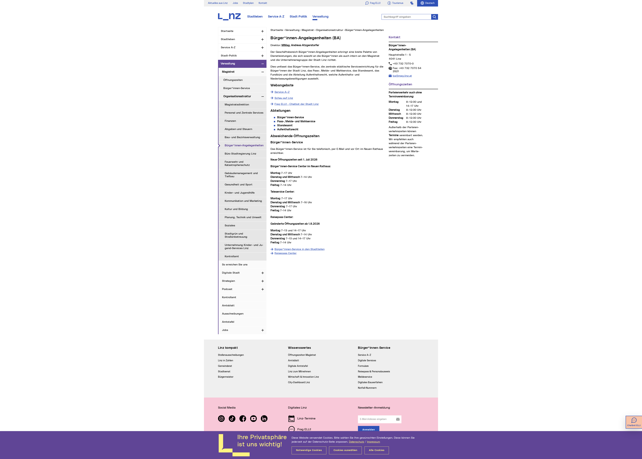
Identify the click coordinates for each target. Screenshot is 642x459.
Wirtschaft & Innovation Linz (303, 377)
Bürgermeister (225, 377)
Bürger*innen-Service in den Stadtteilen (300, 249)
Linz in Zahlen (225, 360)
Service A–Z (364, 355)
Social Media (227, 407)
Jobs (235, 3)
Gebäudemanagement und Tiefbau (241, 175)
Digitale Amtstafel (298, 366)
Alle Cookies (376, 450)
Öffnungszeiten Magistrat (302, 355)
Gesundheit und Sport (238, 184)
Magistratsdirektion (237, 104)
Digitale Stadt (231, 272)
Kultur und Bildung (236, 209)
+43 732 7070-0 (403, 63)
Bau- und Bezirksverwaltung (242, 137)
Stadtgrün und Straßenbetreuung (236, 235)
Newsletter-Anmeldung (374, 407)
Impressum (373, 441)
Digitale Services (367, 360)
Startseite (227, 31)
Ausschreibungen (232, 313)
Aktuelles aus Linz (218, 3)
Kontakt (263, 3)
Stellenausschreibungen (231, 355)
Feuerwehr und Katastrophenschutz (237, 163)
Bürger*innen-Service (236, 88)
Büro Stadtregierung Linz (240, 153)
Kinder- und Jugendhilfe (240, 192)
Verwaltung (320, 16)
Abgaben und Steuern (238, 129)
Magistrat (228, 71)
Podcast (227, 289)
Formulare (363, 366)
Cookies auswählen (345, 450)
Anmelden (368, 430)
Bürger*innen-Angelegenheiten (245, 145)
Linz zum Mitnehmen (299, 371)
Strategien (228, 281)
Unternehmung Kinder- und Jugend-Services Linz (244, 247)
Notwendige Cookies (309, 450)
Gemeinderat (225, 366)
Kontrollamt (232, 256)
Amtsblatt (228, 305)
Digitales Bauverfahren (370, 382)
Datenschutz (356, 441)
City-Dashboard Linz (299, 382)
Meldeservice (365, 377)
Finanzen (230, 121)
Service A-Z (276, 16)
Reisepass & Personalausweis (374, 371)
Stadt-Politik (298, 16)
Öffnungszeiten (233, 80)
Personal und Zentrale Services (244, 112)
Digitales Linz (297, 407)
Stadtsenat (224, 371)
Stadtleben (255, 16)
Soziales (230, 225)
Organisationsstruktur (237, 96)
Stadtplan (248, 3)
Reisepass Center (286, 253)
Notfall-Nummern (367, 388)
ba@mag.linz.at (402, 75)
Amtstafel (228, 322)
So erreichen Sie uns (234, 264)
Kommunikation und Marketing (243, 201)
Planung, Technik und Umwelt (243, 217)
